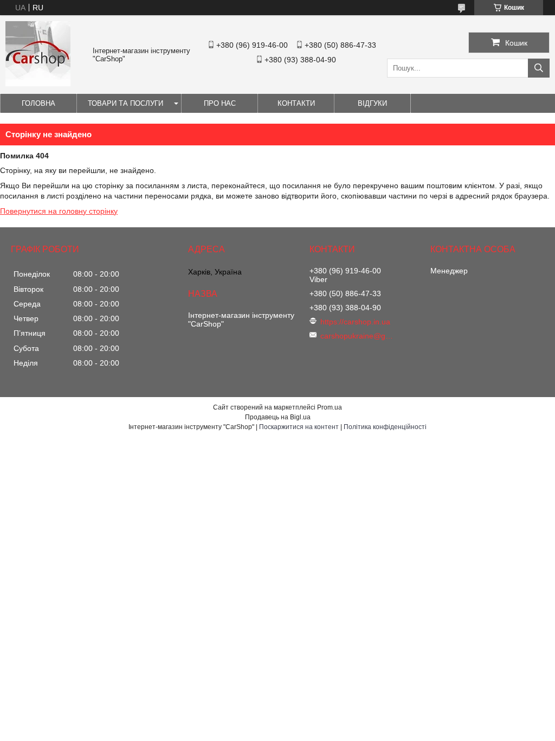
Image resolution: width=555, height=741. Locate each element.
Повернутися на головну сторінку (59, 211)
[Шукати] (539, 68)
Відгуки (372, 103)
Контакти (296, 103)
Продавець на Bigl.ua (278, 417)
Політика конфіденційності (385, 427)
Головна (38, 103)
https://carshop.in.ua (355, 321)
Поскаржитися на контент (299, 427)
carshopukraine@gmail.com (358, 335)
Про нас (220, 103)
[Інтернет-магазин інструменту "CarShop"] (37, 83)
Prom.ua (329, 407)
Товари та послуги (125, 103)
